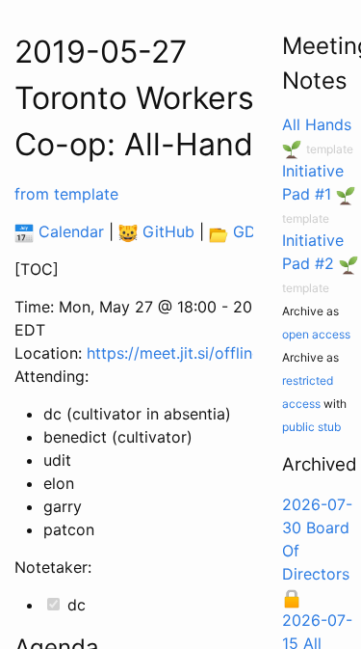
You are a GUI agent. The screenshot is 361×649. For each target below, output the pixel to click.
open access (316, 334)
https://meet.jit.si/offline (174, 353)
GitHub (166, 231)
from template (66, 193)
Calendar (69, 231)
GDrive (255, 231)
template (329, 149)
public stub (311, 426)
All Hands (316, 124)
